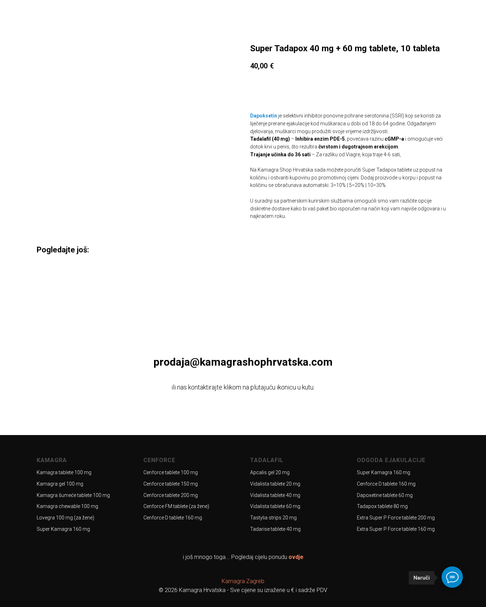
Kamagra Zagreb (243, 581)
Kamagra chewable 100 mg (67, 506)
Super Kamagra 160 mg (63, 529)
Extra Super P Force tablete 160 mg (396, 529)
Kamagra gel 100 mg (60, 484)
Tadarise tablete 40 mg (275, 529)
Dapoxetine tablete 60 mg (385, 495)
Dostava (363, 17)
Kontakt (398, 17)
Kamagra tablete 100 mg (64, 472)
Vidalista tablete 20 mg (275, 484)
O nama (305, 17)
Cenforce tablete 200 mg (170, 495)
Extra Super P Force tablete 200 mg (396, 517)
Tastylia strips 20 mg (273, 517)
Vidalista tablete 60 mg (275, 506)
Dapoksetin (263, 116)
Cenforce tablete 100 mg (170, 472)
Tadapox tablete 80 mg (382, 506)
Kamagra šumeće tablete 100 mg (73, 495)
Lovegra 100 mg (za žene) (65, 517)
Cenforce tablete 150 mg (170, 484)
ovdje (296, 557)
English (443, 17)
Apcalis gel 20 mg (270, 472)
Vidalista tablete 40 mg (275, 495)
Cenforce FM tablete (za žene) (176, 506)
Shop (334, 17)
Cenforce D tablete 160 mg (172, 517)
